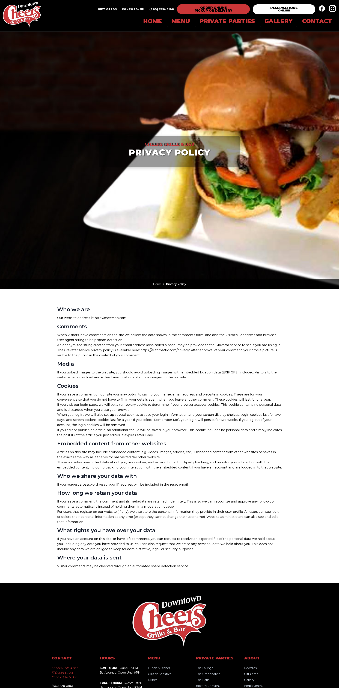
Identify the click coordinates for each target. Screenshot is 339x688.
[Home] (22, 16)
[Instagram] (332, 9)
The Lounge (204, 668)
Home (157, 284)
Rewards (250, 668)
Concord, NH (133, 9)
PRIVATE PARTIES (227, 21)
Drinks (152, 680)
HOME (152, 21)
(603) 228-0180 (161, 9)
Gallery (249, 680)
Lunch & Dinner (159, 668)
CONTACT (317, 21)
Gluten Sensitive (159, 674)
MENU (180, 21)
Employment (253, 685)
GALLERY (278, 21)
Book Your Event (208, 685)
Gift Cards (107, 9)
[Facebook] (322, 9)
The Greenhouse (208, 674)
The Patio (203, 680)
